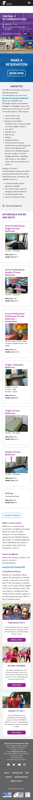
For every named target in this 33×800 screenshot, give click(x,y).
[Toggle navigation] (29, 3)
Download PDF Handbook (12, 567)
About (6, 773)
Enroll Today (16, 640)
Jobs (27, 773)
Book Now (17, 73)
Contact (8, 777)
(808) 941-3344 (11, 24)
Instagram (25, 764)
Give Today (16, 732)
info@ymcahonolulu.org (18, 751)
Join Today (16, 685)
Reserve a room (11, 515)
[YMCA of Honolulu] (6, 3)
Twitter (14, 764)
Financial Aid (17, 773)
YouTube (19, 764)
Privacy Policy (16, 781)
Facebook (8, 764)
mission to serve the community (15, 98)
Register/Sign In (21, 777)
